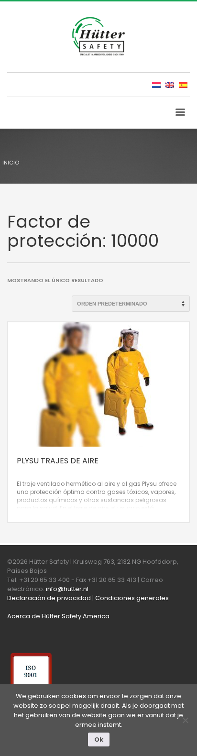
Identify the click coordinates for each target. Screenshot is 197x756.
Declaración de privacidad (49, 598)
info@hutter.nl (67, 588)
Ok (98, 739)
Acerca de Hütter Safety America (58, 616)
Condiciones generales (132, 598)
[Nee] (185, 720)
